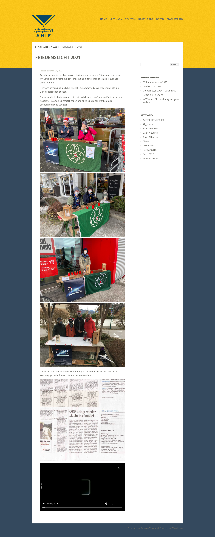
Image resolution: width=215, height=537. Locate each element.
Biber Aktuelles (150, 128)
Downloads (145, 19)
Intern (160, 19)
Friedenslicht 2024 (152, 86)
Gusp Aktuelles (150, 136)
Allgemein (148, 124)
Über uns (115, 19)
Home (103, 19)
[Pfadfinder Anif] (44, 35)
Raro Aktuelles (150, 149)
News (54, 46)
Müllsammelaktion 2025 (155, 82)
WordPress (177, 528)
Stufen (129, 19)
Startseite (41, 46)
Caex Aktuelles (150, 132)
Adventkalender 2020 (153, 119)
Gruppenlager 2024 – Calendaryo (159, 90)
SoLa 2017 (148, 154)
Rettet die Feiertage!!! (153, 94)
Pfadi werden (175, 19)
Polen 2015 (148, 145)
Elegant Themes (149, 528)
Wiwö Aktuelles (150, 158)
